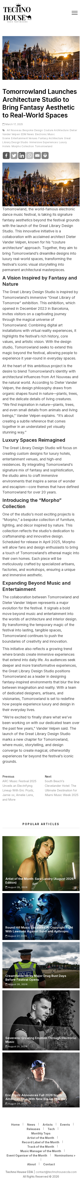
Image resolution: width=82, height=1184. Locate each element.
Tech (51, 1129)
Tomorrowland (43, 146)
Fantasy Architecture (50, 138)
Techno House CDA (19, 1172)
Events (65, 1124)
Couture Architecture (56, 130)
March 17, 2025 (14, 124)
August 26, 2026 (17, 984)
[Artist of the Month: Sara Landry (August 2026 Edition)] (40, 863)
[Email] (37, 155)
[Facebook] (6, 155)
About (31, 1164)
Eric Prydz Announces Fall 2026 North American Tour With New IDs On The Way (36, 1097)
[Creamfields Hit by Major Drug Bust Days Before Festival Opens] (40, 965)
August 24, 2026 (17, 1103)
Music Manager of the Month (40, 1151)
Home (15, 1124)
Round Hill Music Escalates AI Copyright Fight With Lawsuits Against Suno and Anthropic (39, 929)
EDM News (27, 134)
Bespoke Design (32, 130)
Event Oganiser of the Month (27, 1155)
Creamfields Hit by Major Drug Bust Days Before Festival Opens (35, 977)
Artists (48, 1124)
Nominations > (65, 1155)
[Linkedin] (21, 155)
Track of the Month (40, 1146)
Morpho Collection (23, 146)
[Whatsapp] (29, 155)
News (31, 1124)
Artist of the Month (40, 1137)
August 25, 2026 (17, 1046)
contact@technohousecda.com (56, 1172)
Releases (33, 1129)
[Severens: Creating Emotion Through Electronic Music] (40, 1020)
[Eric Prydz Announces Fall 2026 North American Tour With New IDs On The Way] (40, 1079)
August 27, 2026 (17, 936)
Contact (49, 1164)
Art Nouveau (14, 130)
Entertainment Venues (24, 138)
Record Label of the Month (40, 1142)
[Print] (45, 155)
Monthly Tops (41, 1133)
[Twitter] (14, 155)
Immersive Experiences (43, 142)
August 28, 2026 (17, 887)
